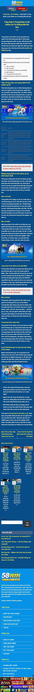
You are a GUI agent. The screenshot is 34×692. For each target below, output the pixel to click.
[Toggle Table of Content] (29, 55)
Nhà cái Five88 (10, 66)
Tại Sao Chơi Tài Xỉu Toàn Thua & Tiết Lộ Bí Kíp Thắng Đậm (17, 489)
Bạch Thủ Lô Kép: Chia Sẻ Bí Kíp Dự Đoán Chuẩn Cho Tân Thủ (8, 434)
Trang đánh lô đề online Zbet (14, 74)
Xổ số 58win (14, 14)
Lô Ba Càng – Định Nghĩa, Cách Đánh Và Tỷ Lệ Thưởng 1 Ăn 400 (28, 456)
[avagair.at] (17, 3)
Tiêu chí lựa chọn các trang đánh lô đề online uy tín (17, 59)
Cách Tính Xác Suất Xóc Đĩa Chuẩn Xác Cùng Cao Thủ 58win (25, 434)
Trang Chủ (6, 14)
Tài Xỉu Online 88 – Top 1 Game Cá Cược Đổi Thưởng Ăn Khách (5, 489)
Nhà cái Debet (10, 72)
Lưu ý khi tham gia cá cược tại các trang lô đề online (16, 77)
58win (3, 585)
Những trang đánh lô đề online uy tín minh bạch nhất (16, 63)
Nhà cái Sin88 (10, 68)
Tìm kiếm (4, 519)
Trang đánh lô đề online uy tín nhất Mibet (17, 70)
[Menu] (2, 3)
